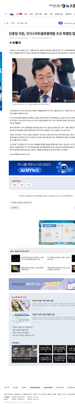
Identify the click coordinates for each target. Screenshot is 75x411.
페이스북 (13, 42)
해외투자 (68, 14)
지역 (28, 185)
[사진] (21, 305)
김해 (21, 185)
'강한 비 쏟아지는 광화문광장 (22, 358)
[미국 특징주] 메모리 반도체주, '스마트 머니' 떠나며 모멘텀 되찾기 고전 (32, 258)
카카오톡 (10, 42)
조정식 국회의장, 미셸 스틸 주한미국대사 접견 (59, 349)
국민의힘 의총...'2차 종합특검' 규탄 (45, 358)
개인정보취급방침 (35, 387)
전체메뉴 (6, 14)
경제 (45, 14)
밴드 (19, 42)
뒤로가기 (15, 207)
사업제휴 (23, 387)
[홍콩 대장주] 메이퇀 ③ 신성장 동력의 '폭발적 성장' (32, 269)
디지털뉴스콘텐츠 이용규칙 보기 (21, 202)
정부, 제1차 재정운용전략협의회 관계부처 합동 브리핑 (59, 358)
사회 (51, 14)
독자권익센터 (60, 387)
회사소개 (6, 387)
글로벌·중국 (59, 14)
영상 (17, 14)
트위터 (16, 42)
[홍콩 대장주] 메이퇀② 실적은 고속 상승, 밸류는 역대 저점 (58, 269)
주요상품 (15, 387)
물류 (14, 185)
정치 (31, 14)
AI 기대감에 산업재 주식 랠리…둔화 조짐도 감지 (59, 258)
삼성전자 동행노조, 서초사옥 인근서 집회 (45, 349)
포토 (25, 14)
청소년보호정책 (48, 387)
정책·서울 (38, 14)
